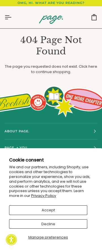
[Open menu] (13, 17)
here (92, 66)
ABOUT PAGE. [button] (17, 131)
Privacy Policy (43, 195)
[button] (11, 239)
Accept (48, 210)
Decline (48, 224)
